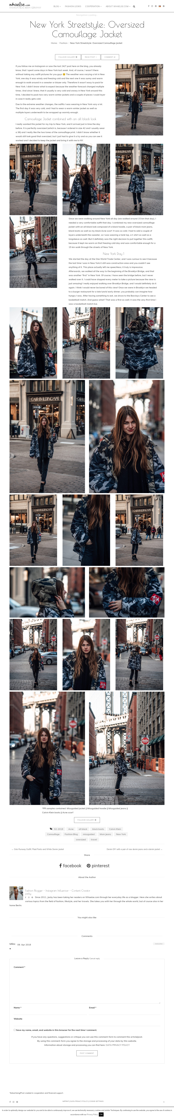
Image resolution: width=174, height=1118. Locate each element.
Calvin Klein (115, 829)
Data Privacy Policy (79, 1101)
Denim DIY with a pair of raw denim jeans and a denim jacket (134, 849)
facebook (71, 865)
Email (92, 1007)
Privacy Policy (92, 1114)
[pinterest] (156, 6)
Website (18, 1018)
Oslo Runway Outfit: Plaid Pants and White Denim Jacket (38, 849)
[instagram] (152, 6)
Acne (71, 829)
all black (83, 829)
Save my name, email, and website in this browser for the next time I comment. (56, 1030)
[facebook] (148, 6)
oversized (81, 839)
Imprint (66, 1101)
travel (94, 839)
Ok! (101, 1114)
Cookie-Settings (96, 1101)
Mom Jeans (105, 834)
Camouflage (53, 834)
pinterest (100, 865)
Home (54, 43)
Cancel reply (94, 958)
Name (17, 1007)
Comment (109, 57)
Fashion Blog (71, 834)
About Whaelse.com (117, 6)
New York (121, 834)
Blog (57, 6)
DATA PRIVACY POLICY (118, 1045)
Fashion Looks (73, 6)
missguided (89, 834)
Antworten (158, 944)
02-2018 (58, 829)
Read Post (90, 57)
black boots (98, 829)
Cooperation (92, 6)
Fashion (63, 43)
